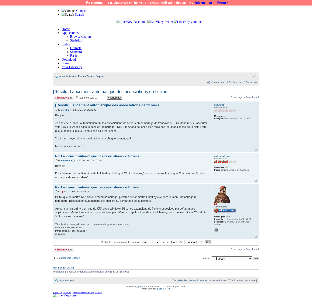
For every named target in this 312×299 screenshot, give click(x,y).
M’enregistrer (217, 82)
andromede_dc (68, 160)
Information (203, 2)
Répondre (58, 96)
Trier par (165, 242)
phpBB (141, 286)
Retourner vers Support (68, 258)
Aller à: (206, 258)
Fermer (222, 2)
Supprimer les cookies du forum (189, 280)
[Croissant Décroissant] (197, 242)
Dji (62, 191)
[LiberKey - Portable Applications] (64, 295)
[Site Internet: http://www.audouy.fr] (216, 230)
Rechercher (235, 82)
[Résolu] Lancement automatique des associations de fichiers (111, 91)
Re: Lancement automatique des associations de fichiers (97, 156)
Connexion (251, 82)
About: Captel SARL (62, 292)
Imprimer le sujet (254, 75)
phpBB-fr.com (163, 289)
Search (79, 14)
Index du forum (67, 76)
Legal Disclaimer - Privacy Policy (87, 292)
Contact (81, 11)
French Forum (86, 76)
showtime (66, 110)
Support (100, 76)
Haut (255, 150)
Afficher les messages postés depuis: (120, 242)
